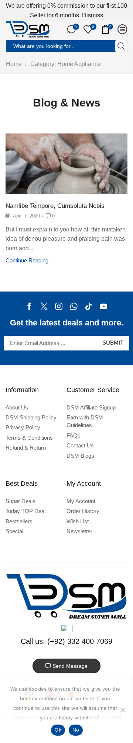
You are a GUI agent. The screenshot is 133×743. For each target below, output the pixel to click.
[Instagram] (58, 306)
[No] (122, 710)
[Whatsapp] (74, 306)
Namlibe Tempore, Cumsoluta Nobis (55, 205)
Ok (58, 730)
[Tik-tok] (88, 306)
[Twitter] (44, 306)
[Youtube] (103, 306)
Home (14, 64)
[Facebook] (29, 306)
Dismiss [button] (92, 15)
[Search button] (121, 46)
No (75, 730)
